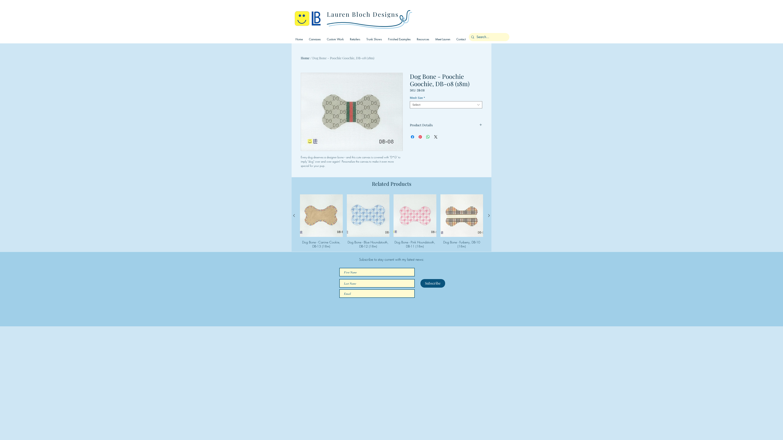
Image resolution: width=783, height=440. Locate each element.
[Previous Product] (294, 215)
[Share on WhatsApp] (428, 136)
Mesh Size (417, 98)
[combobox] (446, 104)
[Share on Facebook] (412, 136)
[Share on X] (435, 136)
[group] (391, 221)
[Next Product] (489, 215)
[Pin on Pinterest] (420, 136)
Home (305, 58)
